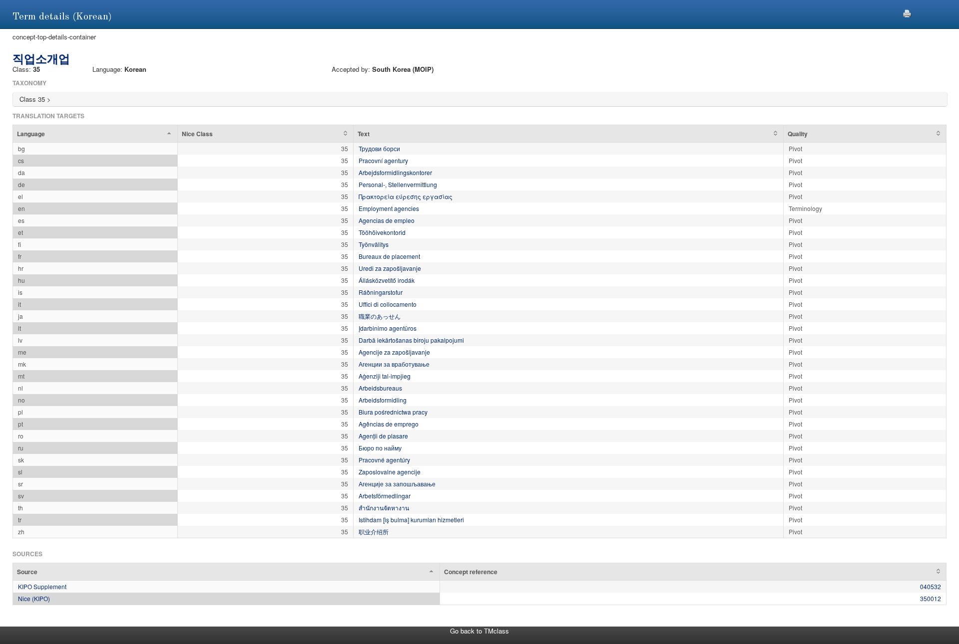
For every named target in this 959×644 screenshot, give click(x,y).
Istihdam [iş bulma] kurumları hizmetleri (411, 519)
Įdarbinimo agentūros (388, 328)
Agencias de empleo (387, 220)
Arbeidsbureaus (380, 388)
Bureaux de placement (389, 256)
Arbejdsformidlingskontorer (395, 172)
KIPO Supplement (42, 586)
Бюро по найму (380, 447)
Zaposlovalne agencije (390, 471)
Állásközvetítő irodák (387, 280)
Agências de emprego (389, 424)
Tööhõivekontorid (382, 232)
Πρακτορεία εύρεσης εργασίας (406, 196)
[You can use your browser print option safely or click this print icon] (907, 12)
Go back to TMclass (479, 631)
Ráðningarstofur (381, 292)
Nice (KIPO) (34, 598)
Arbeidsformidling (383, 400)
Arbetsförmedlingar (385, 495)
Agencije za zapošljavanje (394, 352)
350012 (930, 598)
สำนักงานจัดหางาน (384, 507)
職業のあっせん (380, 316)
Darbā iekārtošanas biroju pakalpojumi (411, 340)
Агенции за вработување (394, 364)
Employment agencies (389, 208)
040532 (930, 586)
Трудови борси (379, 148)
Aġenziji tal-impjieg (385, 376)
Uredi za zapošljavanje (390, 268)
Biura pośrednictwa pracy (393, 412)
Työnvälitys (374, 244)
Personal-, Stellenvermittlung (398, 184)
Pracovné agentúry (384, 459)
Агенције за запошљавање (397, 483)
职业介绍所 (374, 531)
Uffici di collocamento (388, 304)
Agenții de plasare (383, 435)
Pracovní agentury (383, 160)
